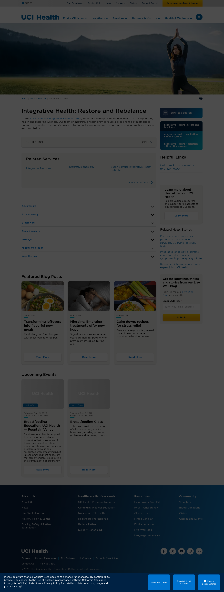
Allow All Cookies (159, 582)
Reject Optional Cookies (184, 582)
